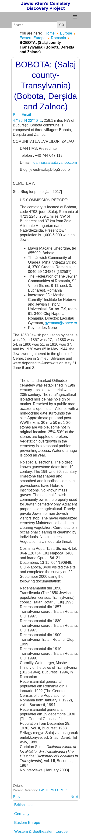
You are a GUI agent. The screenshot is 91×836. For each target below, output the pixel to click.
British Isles (23, 805)
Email (26, 115)
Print (17, 115)
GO (61, 25)
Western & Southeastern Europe (41, 831)
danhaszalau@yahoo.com (55, 162)
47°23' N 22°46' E (27, 120)
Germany (21, 814)
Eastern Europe (27, 823)
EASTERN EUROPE (54, 790)
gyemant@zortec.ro (61, 323)
